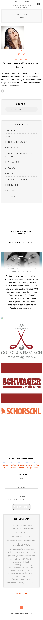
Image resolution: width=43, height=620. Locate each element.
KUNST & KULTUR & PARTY (16, 142)
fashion (11, 552)
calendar (30, 529)
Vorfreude (12, 573)
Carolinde (12, 91)
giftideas (16, 562)
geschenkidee (29, 556)
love (22, 567)
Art (20, 529)
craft (25, 533)
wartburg (18, 573)
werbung (21, 583)
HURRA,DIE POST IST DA (15, 174)
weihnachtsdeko (21, 576)
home (21, 562)
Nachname (21, 487)
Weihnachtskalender (21, 579)
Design (26, 540)
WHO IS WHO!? (21, 59)
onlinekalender (30, 567)
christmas (15, 533)
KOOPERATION (11, 185)
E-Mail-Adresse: (21, 496)
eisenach (23, 544)
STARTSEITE (10, 130)
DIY (14, 545)
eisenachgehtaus (28, 549)
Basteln (24, 529)
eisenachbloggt (15, 549)
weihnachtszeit (12, 583)
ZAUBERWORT (11, 168)
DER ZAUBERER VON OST (22, 1)
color (21, 533)
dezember (32, 540)
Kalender (26, 562)
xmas (34, 582)
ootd (12, 570)
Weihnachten (28, 573)
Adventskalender (25, 525)
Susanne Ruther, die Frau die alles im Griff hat (20, 65)
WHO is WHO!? (11, 136)
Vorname (21, 478)
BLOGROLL (9, 191)
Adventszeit (14, 529)
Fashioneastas (30, 552)
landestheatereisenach (14, 567)
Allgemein (22, 54)
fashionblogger (19, 552)
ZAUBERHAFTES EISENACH (16, 179)
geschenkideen (15, 559)
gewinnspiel (27, 558)
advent (13, 526)
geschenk (12, 555)
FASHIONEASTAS (12, 148)
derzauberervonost (15, 540)
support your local (26, 570)
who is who (28, 583)
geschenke (20, 555)
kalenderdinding (15, 565)
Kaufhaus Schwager (27, 565)
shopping (16, 570)
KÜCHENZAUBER (12, 162)
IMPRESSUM (10, 196)
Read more (14, 85)
